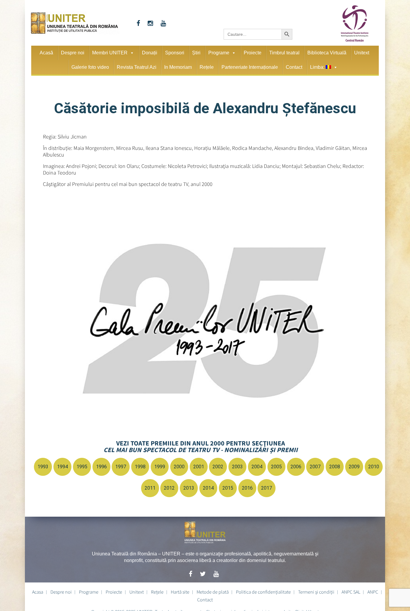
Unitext (361, 52)
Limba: (318, 67)
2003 (237, 467)
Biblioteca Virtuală (326, 52)
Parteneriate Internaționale (250, 67)
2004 (257, 467)
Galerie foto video (90, 67)
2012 (169, 488)
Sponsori (174, 52)
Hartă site (180, 592)
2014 (208, 488)
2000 (179, 467)
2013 (188, 488)
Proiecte (252, 52)
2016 (247, 488)
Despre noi (72, 52)
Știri (196, 52)
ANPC (372, 592)
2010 (373, 467)
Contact (294, 67)
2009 (354, 467)
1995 (82, 467)
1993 (43, 467)
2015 (227, 488)
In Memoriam (178, 67)
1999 (159, 467)
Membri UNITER (110, 52)
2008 (334, 467)
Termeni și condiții (316, 592)
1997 (120, 467)
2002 (218, 467)
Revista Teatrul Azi (136, 67)
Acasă (46, 52)
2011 (150, 488)
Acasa (37, 592)
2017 (266, 488)
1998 (140, 467)
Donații (149, 52)
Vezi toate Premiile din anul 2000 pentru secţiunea (201, 446)
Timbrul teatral (284, 52)
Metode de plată (213, 592)
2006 (296, 467)
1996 (101, 467)
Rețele (207, 67)
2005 (276, 467)
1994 (62, 467)
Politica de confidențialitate (263, 592)
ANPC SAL (351, 592)
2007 (315, 467)
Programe (218, 52)
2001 (198, 467)
